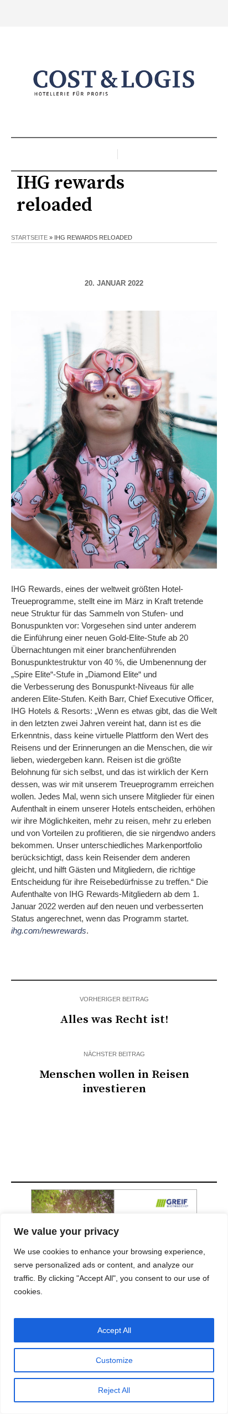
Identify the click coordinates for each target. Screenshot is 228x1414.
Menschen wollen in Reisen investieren (114, 1081)
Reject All (114, 1390)
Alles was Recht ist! (114, 1019)
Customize (114, 1360)
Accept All (114, 1330)
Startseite (29, 237)
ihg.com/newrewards (48, 930)
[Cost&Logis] (114, 83)
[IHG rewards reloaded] (114, 439)
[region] (114, 1313)
